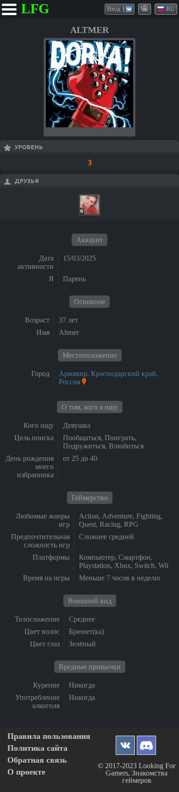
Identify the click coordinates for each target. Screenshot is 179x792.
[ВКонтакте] (125, 743)
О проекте (26, 772)
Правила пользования (48, 736)
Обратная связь (37, 760)
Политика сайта (37, 748)
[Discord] (146, 743)
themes (145, 8)
